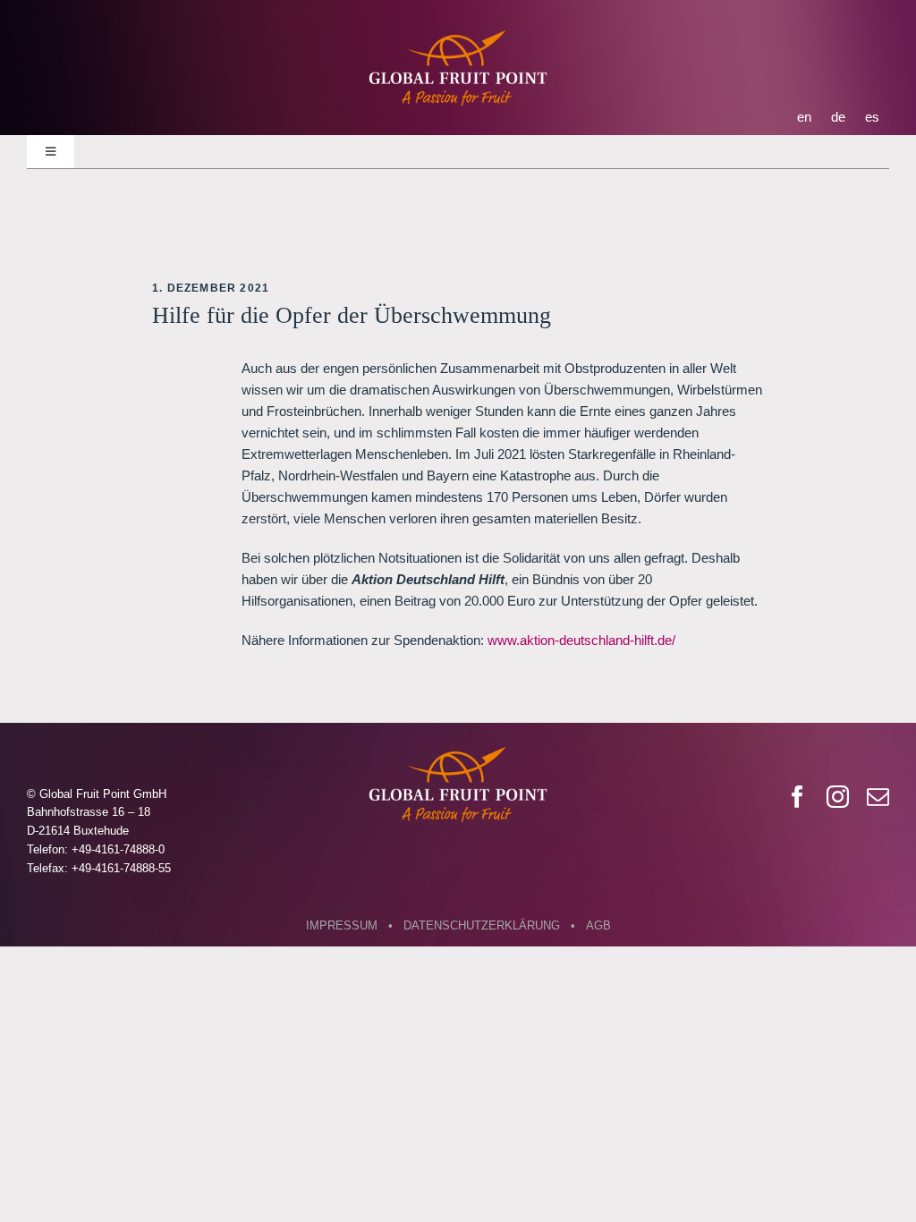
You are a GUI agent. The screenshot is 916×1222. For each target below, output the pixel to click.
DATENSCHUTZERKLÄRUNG (481, 925)
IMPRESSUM (341, 925)
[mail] (878, 796)
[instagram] (838, 796)
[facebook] (797, 796)
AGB (598, 925)
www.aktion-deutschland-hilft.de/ (581, 640)
